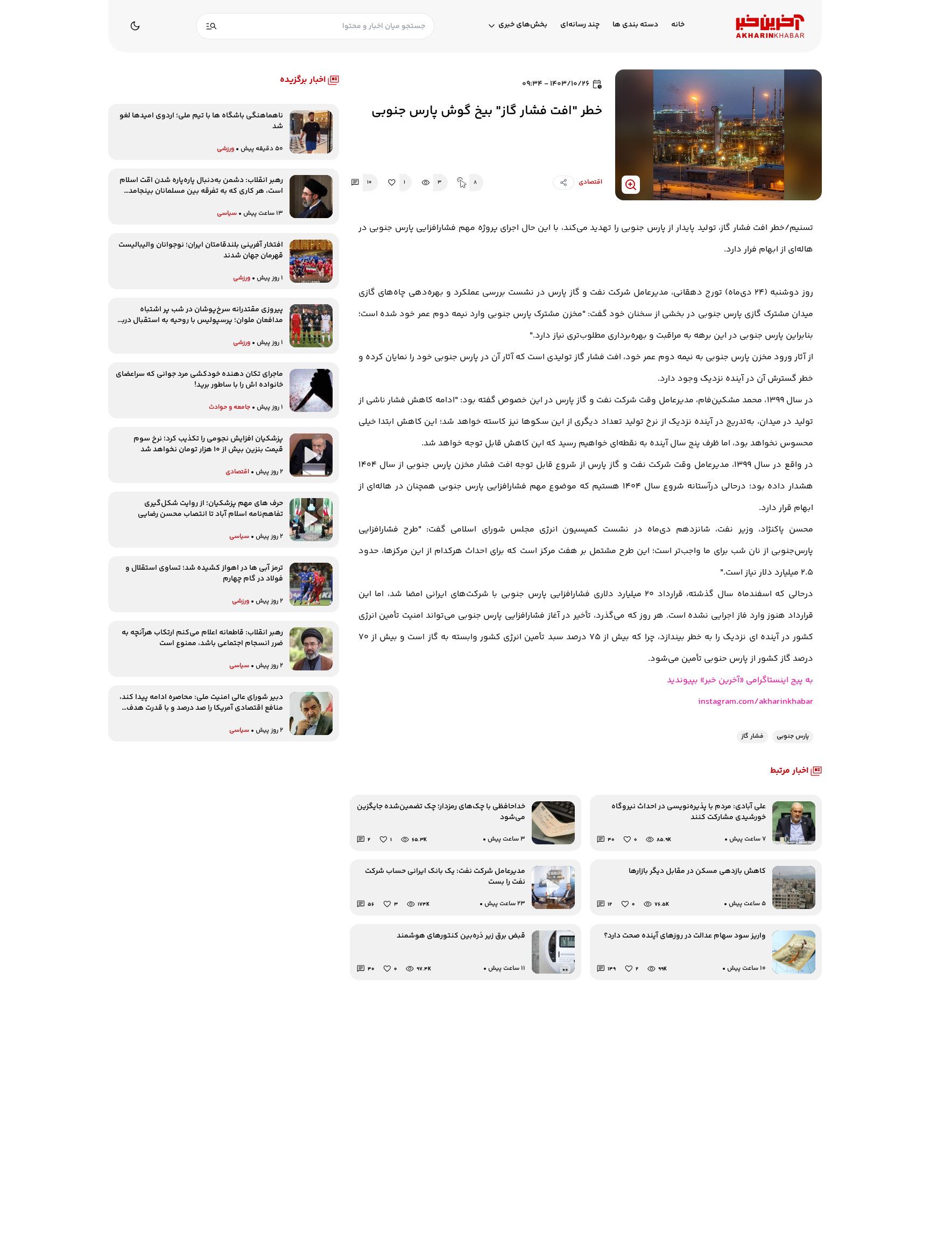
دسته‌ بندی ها (635, 25)
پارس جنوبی (793, 736)
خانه (678, 25)
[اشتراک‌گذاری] (563, 183)
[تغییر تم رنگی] (135, 26)
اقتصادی (590, 182)
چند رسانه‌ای (580, 25)
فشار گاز (752, 736)
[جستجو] (211, 26)
